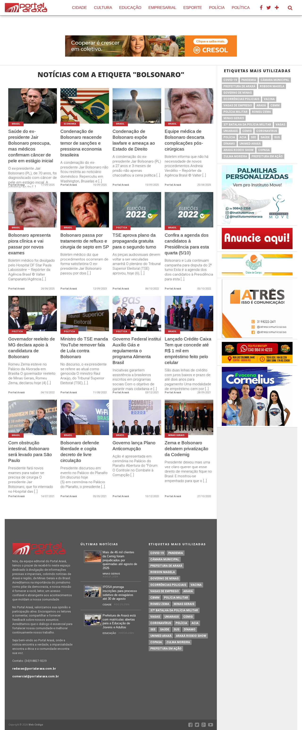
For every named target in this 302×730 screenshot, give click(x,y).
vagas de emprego (237, 105)
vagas (280, 124)
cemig (247, 131)
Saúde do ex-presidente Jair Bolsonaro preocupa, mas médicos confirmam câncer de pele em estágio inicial (30, 146)
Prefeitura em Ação (267, 156)
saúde (265, 137)
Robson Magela (272, 86)
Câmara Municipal (274, 80)
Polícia (217, 7)
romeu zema (261, 111)
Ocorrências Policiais (241, 99)
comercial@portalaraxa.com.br (35, 676)
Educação (130, 7)
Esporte (192, 7)
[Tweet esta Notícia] (28, 111)
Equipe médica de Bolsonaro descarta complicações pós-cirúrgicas (184, 140)
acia (242, 137)
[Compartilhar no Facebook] (21, 111)
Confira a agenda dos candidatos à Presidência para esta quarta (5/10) (187, 244)
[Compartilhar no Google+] (36, 111)
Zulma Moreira (235, 156)
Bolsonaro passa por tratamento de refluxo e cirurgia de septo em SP (84, 241)
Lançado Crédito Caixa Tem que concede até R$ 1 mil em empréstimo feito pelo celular (188, 350)
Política (241, 7)
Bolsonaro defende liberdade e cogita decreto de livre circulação (79, 451)
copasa (264, 150)
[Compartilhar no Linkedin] (43, 111)
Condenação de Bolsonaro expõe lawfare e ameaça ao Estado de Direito (134, 140)
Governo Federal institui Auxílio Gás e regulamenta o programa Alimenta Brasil (137, 350)
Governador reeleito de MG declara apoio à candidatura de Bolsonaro (31, 347)
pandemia (248, 80)
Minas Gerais (233, 118)
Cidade (79, 7)
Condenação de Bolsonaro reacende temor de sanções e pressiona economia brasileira (81, 143)
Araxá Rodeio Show (238, 150)
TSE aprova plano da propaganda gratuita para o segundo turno (134, 241)
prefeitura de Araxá (239, 86)
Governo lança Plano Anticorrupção (134, 445)
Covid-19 (230, 80)
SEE (253, 137)
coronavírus (266, 131)
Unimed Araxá (250, 143)
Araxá (261, 105)
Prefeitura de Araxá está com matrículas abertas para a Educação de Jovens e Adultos (119, 621)
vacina (269, 99)
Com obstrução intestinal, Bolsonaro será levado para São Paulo (30, 451)
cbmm (275, 105)
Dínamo (229, 143)
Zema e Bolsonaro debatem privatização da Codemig (186, 448)
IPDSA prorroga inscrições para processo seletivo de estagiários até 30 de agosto (120, 592)
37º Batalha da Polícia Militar (247, 124)
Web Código (36, 724)
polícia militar (235, 111)
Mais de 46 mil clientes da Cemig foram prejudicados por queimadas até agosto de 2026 (120, 560)
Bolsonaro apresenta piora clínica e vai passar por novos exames (29, 244)
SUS (277, 137)
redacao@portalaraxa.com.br (34, 668)
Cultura (103, 7)
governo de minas (237, 92)
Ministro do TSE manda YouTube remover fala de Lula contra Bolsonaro (84, 347)
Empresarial (162, 7)
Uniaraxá (230, 131)
